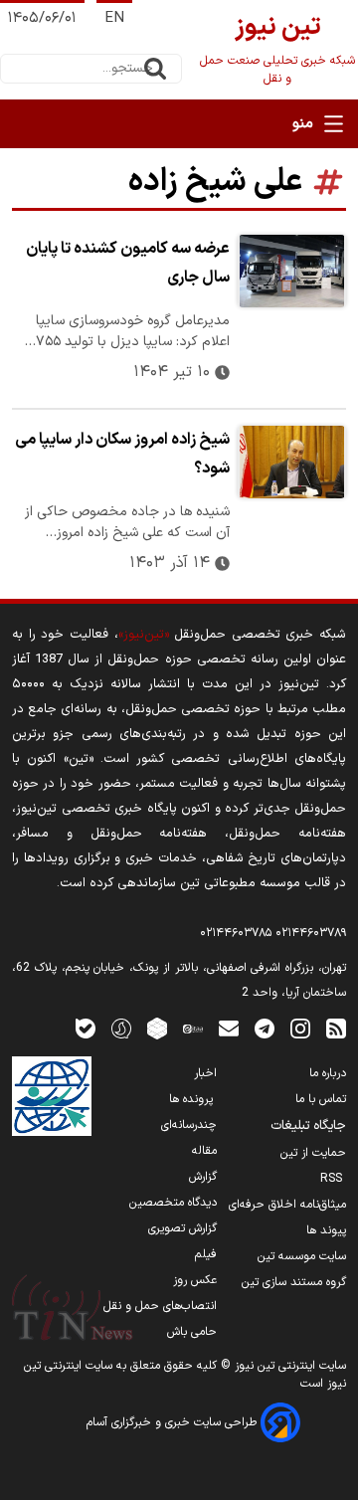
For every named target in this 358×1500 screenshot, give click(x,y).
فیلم (206, 1254)
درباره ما (327, 1073)
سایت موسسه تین (302, 1256)
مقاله (204, 1151)
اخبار (205, 1073)
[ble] (85, 1028)
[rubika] (157, 1028)
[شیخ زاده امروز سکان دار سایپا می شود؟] (292, 462)
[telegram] (264, 1028)
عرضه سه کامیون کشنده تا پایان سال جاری (128, 263)
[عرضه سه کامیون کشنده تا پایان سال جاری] (292, 271)
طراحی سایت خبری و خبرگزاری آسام (174, 1422)
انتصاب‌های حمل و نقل (160, 1306)
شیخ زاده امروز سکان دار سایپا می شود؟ (122, 454)
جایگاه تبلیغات (308, 1126)
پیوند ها (326, 1230)
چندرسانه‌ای (189, 1125)
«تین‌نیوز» (143, 634)
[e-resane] (51, 1096)
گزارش (203, 1177)
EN (114, 18)
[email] (229, 1028)
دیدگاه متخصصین (173, 1203)
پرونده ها (193, 1099)
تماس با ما (320, 1099)
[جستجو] (155, 69)
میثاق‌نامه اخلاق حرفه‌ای (287, 1205)
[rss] (336, 1028)
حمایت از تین (313, 1153)
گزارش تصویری (182, 1228)
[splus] (121, 1028)
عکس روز (195, 1280)
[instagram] (300, 1028)
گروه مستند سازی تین (294, 1282)
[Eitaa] (193, 1028)
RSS (333, 1179)
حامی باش (192, 1332)
